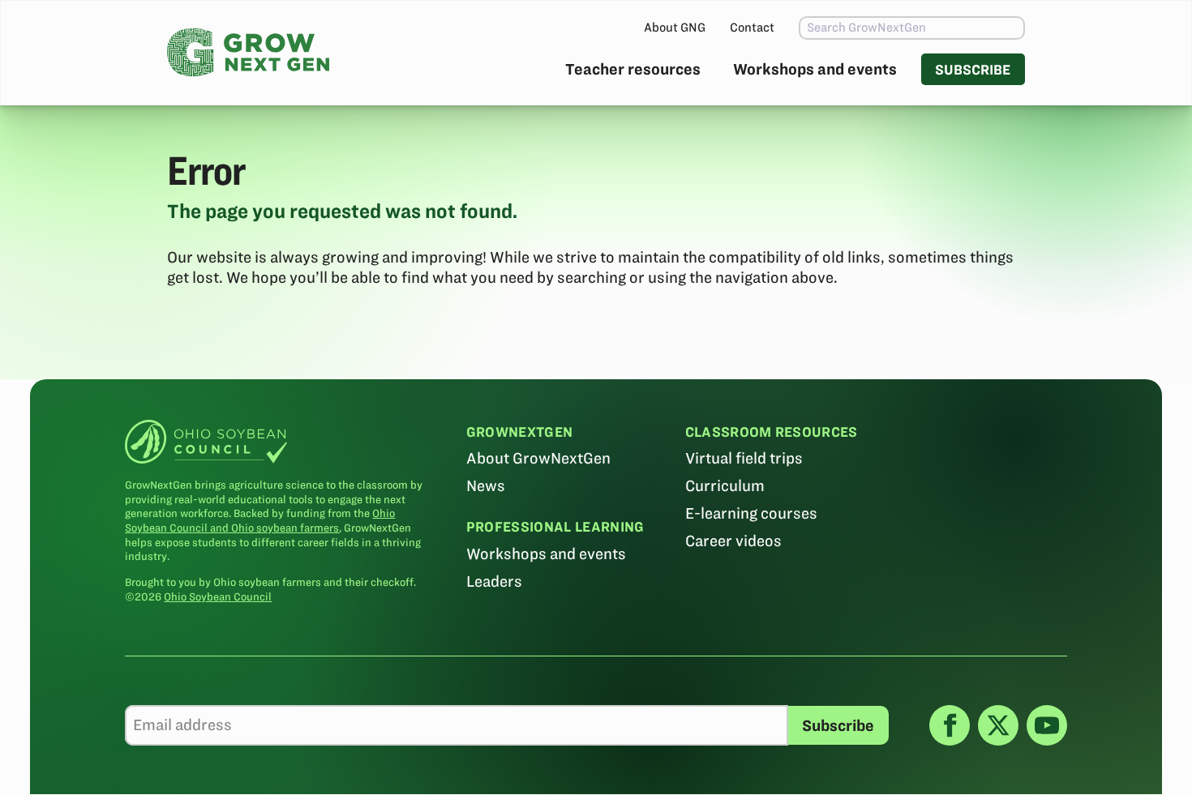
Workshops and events (815, 69)
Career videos (733, 540)
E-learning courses (751, 513)
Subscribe (972, 69)
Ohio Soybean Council (218, 597)
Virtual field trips (744, 458)
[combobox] (912, 28)
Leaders (494, 581)
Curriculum (725, 485)
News (485, 485)
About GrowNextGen (538, 458)
